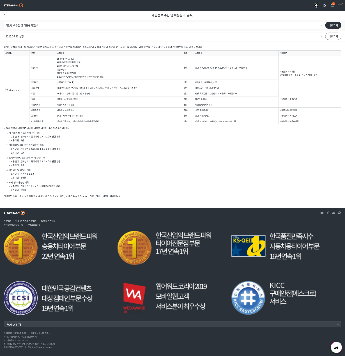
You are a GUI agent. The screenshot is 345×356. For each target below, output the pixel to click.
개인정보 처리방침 (47, 220)
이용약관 (7, 220)
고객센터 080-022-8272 (13, 347)
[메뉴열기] (340, 5)
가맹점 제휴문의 (33, 225)
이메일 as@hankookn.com (40, 347)
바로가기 (333, 25)
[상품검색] (324, 5)
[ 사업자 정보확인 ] (47, 344)
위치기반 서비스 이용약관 (25, 220)
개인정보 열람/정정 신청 (13, 225)
